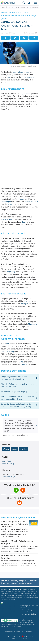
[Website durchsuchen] (24, 2)
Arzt (7, 343)
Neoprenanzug (8, 351)
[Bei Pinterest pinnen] (24, 38)
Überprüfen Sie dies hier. (28, 614)
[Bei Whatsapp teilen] (33, 38)
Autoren (14, 583)
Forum (4, 581)
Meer (28, 72)
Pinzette (20, 362)
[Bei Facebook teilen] (5, 38)
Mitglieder (23, 581)
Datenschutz (18, 632)
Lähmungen (6, 201)
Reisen (14, 449)
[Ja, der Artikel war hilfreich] (16, 490)
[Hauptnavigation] (35, 2)
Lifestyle (6, 449)
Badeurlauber (29, 77)
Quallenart (26, 93)
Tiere (9, 77)
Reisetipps (24, 7)
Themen (11, 7)
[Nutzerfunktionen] (29, 2)
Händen (24, 364)
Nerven (22, 199)
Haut (23, 222)
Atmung (11, 204)
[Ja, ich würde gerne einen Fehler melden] (19, 502)
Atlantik (27, 301)
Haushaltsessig (7, 219)
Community (13, 581)
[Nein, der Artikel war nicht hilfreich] (22, 490)
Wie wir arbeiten (25, 583)
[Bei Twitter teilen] (15, 38)
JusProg (19, 626)
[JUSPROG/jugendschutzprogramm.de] (9, 620)
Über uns (5, 583)
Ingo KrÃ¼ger (7, 461)
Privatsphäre (29, 632)
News (3, 7)
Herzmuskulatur (31, 201)
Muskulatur (32, 324)
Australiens (18, 72)
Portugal (24, 303)
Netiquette (33, 581)
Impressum (9, 632)
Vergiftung (10, 272)
